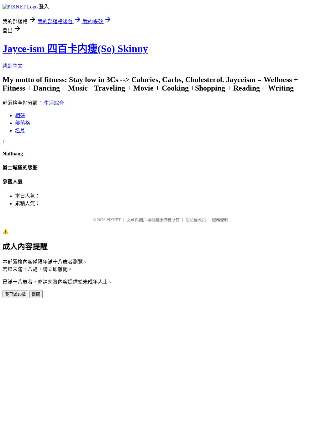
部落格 (22, 123)
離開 (36, 294)
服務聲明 (220, 219)
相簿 (20, 115)
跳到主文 (13, 66)
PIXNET (114, 219)
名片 (20, 130)
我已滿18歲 (15, 294)
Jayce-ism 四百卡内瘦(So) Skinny (75, 48)
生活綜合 (54, 103)
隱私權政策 (196, 219)
